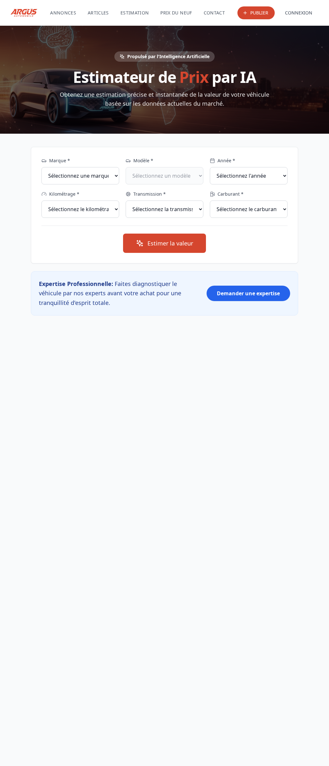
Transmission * (149, 194)
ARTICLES (98, 13)
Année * (226, 160)
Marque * (59, 160)
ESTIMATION (134, 13)
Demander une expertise (248, 293)
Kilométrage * (64, 194)
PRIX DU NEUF (176, 13)
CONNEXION (298, 13)
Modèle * (143, 160)
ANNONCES (63, 13)
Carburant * (231, 194)
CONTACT (214, 13)
